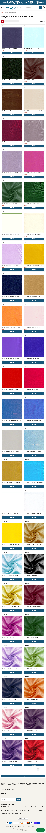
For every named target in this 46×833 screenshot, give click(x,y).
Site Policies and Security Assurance (11, 828)
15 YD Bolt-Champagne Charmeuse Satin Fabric (34, 110)
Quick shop (12, 52)
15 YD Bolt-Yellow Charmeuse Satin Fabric (10, 544)
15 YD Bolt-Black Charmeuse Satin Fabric (10, 79)
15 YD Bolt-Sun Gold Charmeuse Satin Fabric (11, 482)
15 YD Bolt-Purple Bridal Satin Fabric (9, 761)
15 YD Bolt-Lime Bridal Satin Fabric (31, 668)
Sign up (18, 799)
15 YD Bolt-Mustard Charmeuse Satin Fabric (33, 265)
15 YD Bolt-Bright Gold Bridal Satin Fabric (10, 606)
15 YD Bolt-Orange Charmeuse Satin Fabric (11, 327)
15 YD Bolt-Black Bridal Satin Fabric (31, 575)
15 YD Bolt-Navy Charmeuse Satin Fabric (10, 296)
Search (7, 826)
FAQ (20, 828)
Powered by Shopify (23, 830)
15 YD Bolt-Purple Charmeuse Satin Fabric (10, 358)
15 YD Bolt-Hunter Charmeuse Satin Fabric (33, 203)
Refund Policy (21, 826)
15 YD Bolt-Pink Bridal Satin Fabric (9, 730)
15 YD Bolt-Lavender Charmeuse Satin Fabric (11, 265)
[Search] (40, 7)
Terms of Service (35, 826)
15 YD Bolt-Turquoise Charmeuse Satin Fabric (33, 482)
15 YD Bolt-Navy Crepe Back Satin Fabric (10, 48)
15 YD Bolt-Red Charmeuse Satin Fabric (10, 389)
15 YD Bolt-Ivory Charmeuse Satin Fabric (10, 234)
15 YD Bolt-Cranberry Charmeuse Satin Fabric (11, 141)
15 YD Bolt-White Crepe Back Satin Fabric (32, 513)
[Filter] (2, 21)
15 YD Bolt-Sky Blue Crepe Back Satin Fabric (33, 451)
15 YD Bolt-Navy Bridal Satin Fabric (9, 699)
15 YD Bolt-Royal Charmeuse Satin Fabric (32, 420)
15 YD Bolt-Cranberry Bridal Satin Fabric (32, 606)
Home (2, 12)
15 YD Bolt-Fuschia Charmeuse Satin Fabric (33, 172)
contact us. (12, 789)
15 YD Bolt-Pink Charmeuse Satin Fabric (32, 327)
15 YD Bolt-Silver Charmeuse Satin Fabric (10, 451)
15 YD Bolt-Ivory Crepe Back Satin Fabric (32, 234)
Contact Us (40, 828)
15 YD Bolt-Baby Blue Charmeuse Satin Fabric (33, 48)
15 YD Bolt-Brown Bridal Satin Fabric (31, 79)
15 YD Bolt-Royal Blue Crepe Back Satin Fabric (11, 420)
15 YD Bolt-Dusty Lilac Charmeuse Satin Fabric (33, 141)
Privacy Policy (27, 826)
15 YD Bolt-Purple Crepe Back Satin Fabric (32, 358)
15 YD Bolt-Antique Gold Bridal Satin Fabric (33, 544)
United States (22, 818)
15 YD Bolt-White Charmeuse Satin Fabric (10, 513)
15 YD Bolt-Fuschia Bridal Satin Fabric (9, 637)
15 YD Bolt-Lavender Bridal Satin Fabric (10, 668)
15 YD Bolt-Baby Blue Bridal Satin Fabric (10, 575)
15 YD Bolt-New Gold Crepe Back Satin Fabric (33, 296)
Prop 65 (35, 828)
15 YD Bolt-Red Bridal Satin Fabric (31, 761)
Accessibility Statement (27, 828)
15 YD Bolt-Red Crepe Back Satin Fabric (32, 389)
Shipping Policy (13, 826)
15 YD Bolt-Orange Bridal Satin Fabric (32, 699)
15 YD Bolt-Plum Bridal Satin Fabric (31, 730)
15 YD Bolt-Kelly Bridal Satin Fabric (31, 637)
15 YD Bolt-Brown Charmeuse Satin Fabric (10, 110)
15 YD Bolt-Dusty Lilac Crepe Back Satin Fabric (11, 172)
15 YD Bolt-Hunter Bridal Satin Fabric (9, 203)
